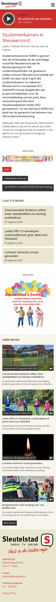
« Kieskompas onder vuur (15, 178)
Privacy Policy (9, 593)
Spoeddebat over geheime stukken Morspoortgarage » (28, 187)
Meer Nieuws (9, 523)
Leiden (7, 169)
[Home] (11, 4)
